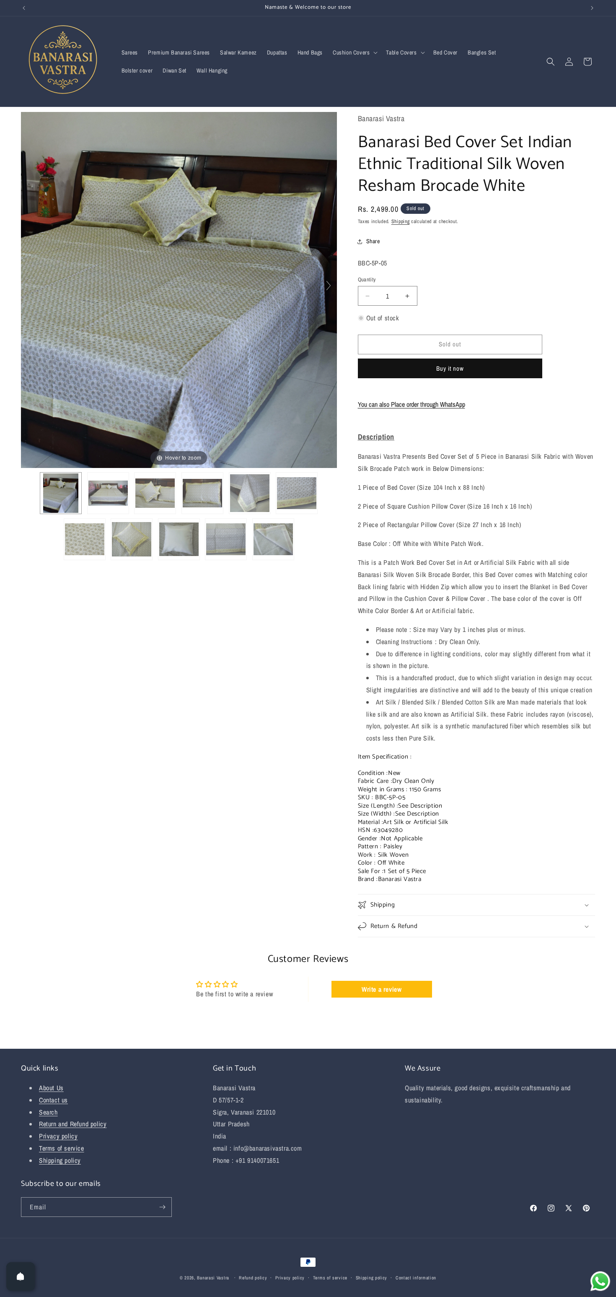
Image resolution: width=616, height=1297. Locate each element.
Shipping (400, 221)
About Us (51, 1087)
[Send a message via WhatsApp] (600, 1281)
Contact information (416, 1278)
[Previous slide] (29, 285)
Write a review (381, 989)
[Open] (20, 1276)
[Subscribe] (162, 1207)
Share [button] (373, 241)
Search (48, 1112)
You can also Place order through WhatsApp (411, 404)
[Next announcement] (592, 8)
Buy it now (450, 368)
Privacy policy (58, 1136)
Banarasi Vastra (213, 1278)
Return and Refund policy (72, 1123)
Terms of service (61, 1148)
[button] (354, 52)
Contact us (53, 1100)
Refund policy (253, 1278)
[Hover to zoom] (179, 289)
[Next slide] (328, 285)
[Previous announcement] (24, 8)
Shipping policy (60, 1160)
